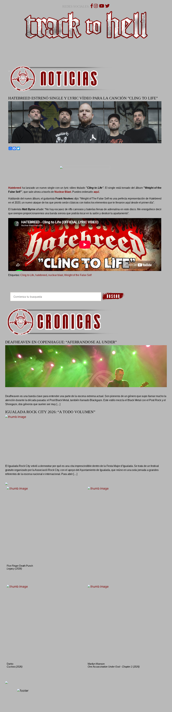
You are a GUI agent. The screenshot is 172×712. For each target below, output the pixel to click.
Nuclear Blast (62, 191)
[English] (14, 156)
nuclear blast (55, 275)
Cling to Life (27, 275)
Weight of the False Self (78, 275)
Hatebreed (14, 187)
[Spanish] (21, 156)
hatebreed (41, 275)
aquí (96, 191)
